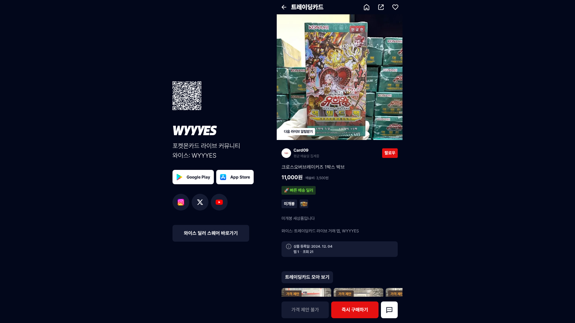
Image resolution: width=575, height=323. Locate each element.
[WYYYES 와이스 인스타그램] (182, 202)
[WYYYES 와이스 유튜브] (219, 202)
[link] (332, 153)
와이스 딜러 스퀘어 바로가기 (211, 233)
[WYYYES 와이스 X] (201, 202)
